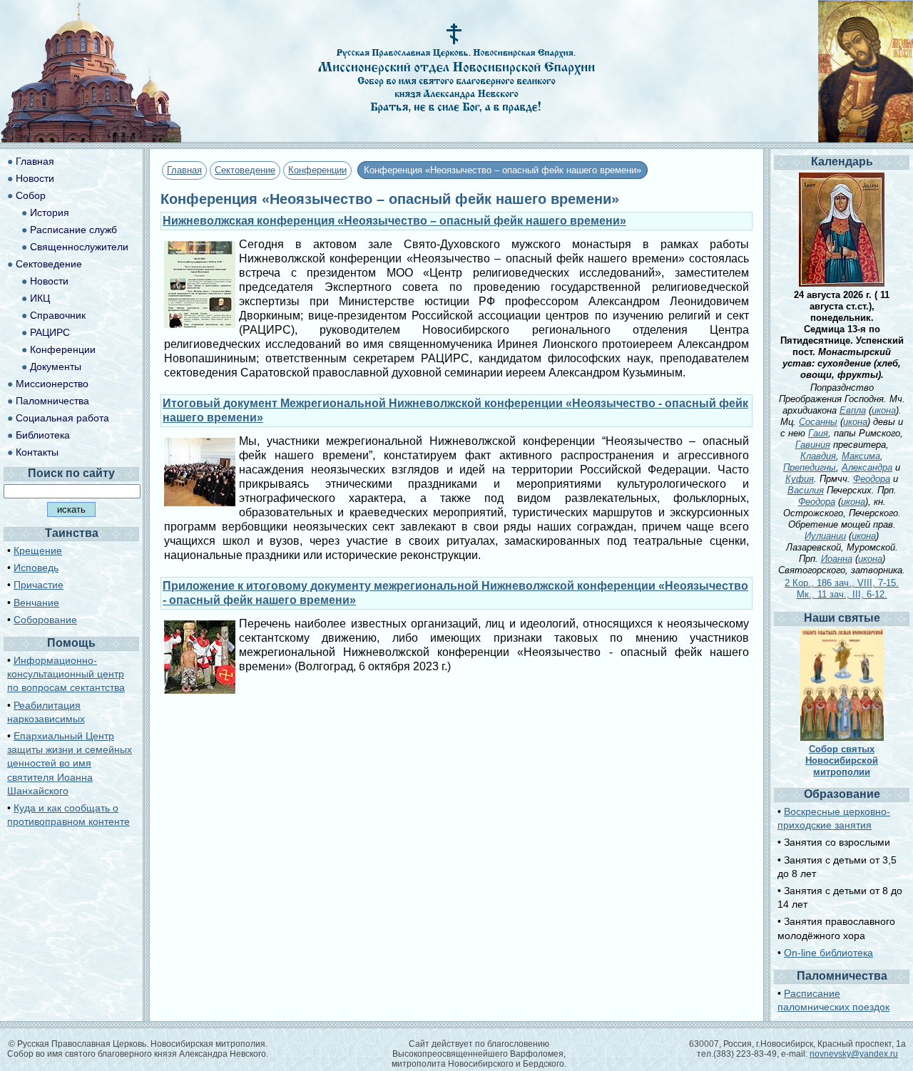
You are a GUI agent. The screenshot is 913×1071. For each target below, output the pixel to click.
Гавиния (812, 444)
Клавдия (818, 456)
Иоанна (836, 558)
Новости (35, 178)
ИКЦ (40, 298)
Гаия (818, 433)
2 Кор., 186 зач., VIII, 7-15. (842, 583)
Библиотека (43, 435)
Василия (805, 490)
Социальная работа (62, 418)
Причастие (38, 584)
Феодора (871, 478)
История (49, 212)
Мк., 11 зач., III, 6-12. (842, 594)
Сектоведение (245, 170)
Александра (867, 467)
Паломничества (52, 400)
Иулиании (825, 536)
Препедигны (809, 467)
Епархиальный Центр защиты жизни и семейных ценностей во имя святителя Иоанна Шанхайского (69, 763)
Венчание (36, 602)
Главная (184, 170)
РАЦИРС (50, 332)
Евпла (853, 410)
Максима (861, 456)
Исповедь (36, 567)
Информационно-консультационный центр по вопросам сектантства (66, 674)
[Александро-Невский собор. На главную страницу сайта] (91, 139)
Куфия (799, 478)
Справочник (58, 315)
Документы (55, 366)
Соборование (45, 619)
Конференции (317, 170)
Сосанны (818, 421)
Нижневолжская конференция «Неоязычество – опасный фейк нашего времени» (394, 221)
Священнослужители (79, 246)
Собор (31, 195)
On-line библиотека (828, 952)
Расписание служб (73, 229)
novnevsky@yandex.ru (854, 1054)
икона (884, 410)
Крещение (38, 550)
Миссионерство (52, 383)
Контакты (37, 452)
